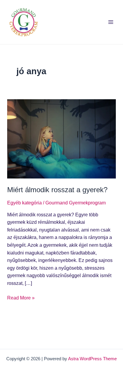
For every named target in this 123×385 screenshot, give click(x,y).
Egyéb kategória (24, 202)
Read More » (21, 297)
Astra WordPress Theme (92, 358)
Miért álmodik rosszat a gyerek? (57, 190)
